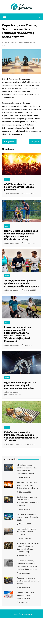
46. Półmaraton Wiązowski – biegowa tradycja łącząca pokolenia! (20, 187)
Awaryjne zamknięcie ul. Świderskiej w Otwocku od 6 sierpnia (28, 581)
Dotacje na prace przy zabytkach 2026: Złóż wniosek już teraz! (25, 595)
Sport (6, 45)
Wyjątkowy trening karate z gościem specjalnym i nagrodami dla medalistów (20, 385)
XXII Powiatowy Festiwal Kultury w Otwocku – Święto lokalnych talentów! (27, 485)
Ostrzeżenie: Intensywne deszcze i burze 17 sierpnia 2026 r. (27, 517)
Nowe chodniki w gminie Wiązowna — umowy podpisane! (26, 532)
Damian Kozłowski (10, 43)
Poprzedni (10, 142)
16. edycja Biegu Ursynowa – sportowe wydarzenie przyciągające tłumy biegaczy (21, 283)
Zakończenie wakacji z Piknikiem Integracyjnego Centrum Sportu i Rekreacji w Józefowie (21, 436)
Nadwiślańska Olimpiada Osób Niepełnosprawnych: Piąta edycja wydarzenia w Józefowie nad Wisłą (21, 235)
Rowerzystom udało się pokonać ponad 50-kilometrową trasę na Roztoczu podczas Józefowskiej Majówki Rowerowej (17, 334)
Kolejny (34, 142)
